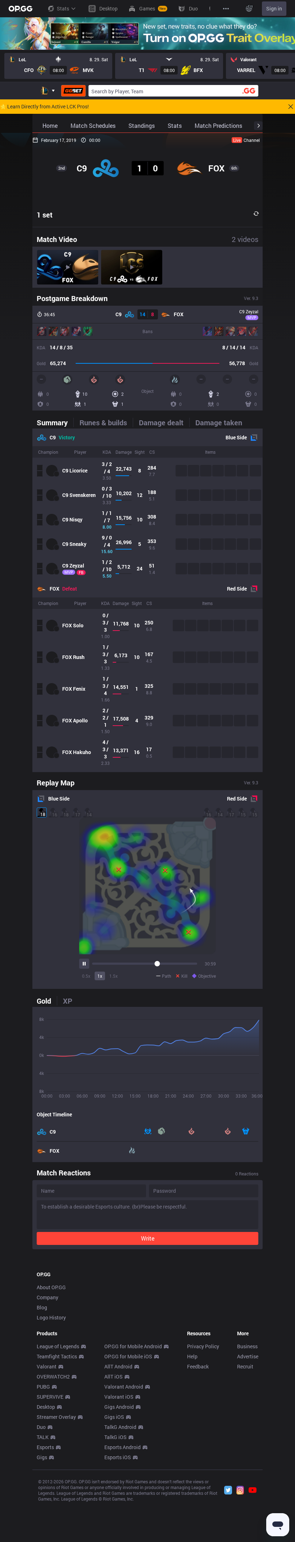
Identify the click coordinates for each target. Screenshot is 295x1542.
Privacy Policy (203, 1346)
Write (147, 1238)
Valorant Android (123, 1386)
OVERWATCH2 (53, 1376)
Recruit (245, 1366)
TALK (43, 1437)
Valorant (46, 1366)
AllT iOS (113, 1376)
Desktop (46, 1406)
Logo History (51, 1317)
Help (192, 1356)
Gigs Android (119, 1406)
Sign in (274, 8)
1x (99, 976)
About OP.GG (51, 1287)
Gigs (42, 1457)
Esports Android (122, 1447)
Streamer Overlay (56, 1416)
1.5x (113, 976)
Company (47, 1297)
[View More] (226, 8)
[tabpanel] (147, 600)
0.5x (86, 976)
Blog (42, 1307)
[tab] (55, 422)
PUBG (43, 1386)
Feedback (198, 1366)
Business (247, 1346)
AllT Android (118, 1366)
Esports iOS (117, 1457)
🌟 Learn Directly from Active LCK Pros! (44, 106)
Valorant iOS (118, 1396)
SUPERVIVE (50, 1396)
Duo (41, 1427)
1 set (45, 214)
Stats (63, 8)
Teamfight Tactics (57, 1356)
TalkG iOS (115, 1437)
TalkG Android (120, 1427)
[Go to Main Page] (20, 8)
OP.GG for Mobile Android (133, 1346)
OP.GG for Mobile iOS (128, 1356)
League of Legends (58, 1346)
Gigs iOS (114, 1416)
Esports (45, 1447)
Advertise (247, 1356)
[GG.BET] (73, 91)
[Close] (290, 106)
